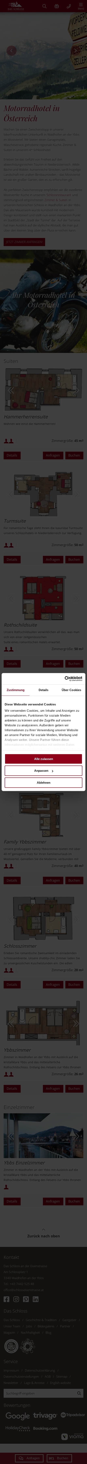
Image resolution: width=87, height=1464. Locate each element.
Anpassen (41, 770)
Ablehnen (43, 782)
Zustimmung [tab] (16, 690)
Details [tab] (44, 690)
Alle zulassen (43, 759)
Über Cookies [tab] (71, 690)
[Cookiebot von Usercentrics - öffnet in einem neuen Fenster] (64, 678)
